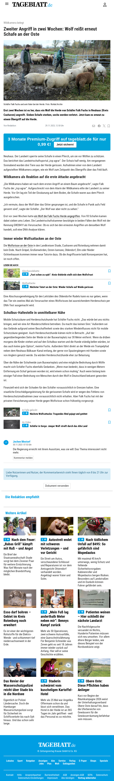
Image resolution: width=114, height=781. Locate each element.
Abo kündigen (67, 778)
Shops (93, 760)
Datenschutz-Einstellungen (31, 778)
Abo (53, 760)
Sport (20, 760)
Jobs (41, 763)
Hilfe (19, 775)
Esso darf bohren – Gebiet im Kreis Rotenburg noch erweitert (17, 618)
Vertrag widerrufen (87, 778)
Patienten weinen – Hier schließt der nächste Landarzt (94, 616)
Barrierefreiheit (52, 775)
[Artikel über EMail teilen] (93, 126)
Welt (57, 763)
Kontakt (10, 775)
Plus (49, 763)
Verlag (72, 760)
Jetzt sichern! (65, 144)
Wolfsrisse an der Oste (20, 245)
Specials (104, 760)
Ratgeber (30, 760)
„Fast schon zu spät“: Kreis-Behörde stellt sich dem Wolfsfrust (61, 274)
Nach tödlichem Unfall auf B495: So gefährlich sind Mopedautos (93, 546)
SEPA (90, 775)
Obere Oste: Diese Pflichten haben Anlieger (93, 685)
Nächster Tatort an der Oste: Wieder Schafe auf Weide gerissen (61, 287)
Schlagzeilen (69, 763)
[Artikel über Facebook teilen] (99, 126)
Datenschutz (102, 775)
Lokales (10, 760)
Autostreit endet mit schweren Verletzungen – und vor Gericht (56, 546)
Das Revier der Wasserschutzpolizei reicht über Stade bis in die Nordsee (18, 687)
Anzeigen (43, 760)
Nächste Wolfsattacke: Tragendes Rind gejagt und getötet (58, 413)
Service (62, 760)
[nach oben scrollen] (110, 777)
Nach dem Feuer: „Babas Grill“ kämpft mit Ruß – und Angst (20, 544)
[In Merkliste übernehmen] (109, 126)
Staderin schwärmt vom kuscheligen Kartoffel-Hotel (57, 687)
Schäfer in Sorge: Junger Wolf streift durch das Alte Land (58, 426)
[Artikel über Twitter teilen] (104, 126)
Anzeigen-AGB (77, 775)
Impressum (52, 778)
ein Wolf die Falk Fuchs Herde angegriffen (57, 216)
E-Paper (83, 760)
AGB (65, 775)
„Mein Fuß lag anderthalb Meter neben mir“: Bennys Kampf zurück (55, 618)
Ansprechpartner (33, 775)
